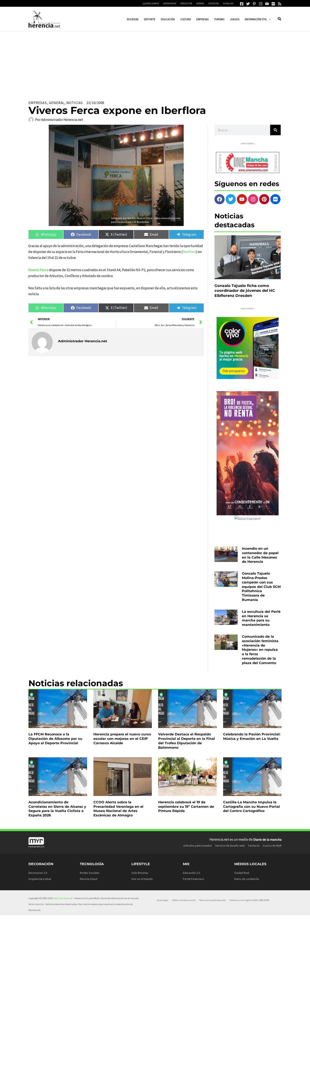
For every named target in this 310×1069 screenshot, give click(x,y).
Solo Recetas (139, 873)
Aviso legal (162, 900)
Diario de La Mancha (246, 879)
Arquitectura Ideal (39, 879)
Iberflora (189, 251)
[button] (269, 19)
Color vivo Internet (62, 898)
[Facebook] (242, 4)
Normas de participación (212, 900)
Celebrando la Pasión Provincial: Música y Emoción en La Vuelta (251, 736)
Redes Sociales (90, 873)
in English (228, 3)
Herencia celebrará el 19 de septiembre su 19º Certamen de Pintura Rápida (186, 806)
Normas (200, 3)
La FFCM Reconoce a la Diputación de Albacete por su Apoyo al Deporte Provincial (55, 738)
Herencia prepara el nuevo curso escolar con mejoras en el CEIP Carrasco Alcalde (122, 738)
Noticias (74, 102)
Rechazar (215, 1062)
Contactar (213, 3)
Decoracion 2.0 (37, 873)
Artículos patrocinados (197, 845)
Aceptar (189, 1062)
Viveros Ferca (38, 270)
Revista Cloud (88, 879)
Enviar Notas (169, 3)
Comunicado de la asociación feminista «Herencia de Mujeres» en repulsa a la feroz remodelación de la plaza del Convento (260, 650)
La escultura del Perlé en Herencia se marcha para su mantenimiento (261, 618)
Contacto (254, 845)
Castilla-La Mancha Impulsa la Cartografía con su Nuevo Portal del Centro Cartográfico (251, 806)
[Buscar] (275, 130)
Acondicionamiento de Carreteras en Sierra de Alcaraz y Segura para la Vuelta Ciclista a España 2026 (57, 808)
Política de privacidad (183, 900)
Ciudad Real (241, 873)
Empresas (37, 102)
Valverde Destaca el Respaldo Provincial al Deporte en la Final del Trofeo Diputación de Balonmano (186, 740)
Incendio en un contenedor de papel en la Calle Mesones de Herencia (260, 555)
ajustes (162, 1064)
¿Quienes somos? (151, 3)
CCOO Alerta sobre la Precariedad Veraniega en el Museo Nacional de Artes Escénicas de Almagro (118, 808)
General (56, 102)
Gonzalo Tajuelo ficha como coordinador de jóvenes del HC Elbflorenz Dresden (244, 290)
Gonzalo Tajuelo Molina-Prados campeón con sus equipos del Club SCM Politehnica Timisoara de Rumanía (261, 586)
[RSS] (280, 4)
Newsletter (186, 3)
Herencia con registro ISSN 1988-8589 (249, 900)
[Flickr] (273, 4)
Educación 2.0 (191, 873)
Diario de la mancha (267, 839)
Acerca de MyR (272, 845)
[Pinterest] (254, 4)
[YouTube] (267, 4)
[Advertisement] (155, 63)
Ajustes (241, 1062)
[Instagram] (261, 4)
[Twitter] (248, 4)
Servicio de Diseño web (230, 845)
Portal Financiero (193, 879)
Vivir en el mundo (142, 879)
